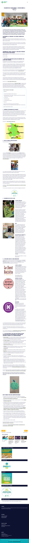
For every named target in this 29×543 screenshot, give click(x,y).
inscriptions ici (6, 348)
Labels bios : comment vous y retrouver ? (13, 409)
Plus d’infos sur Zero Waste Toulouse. (6, 508)
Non (11, 541)
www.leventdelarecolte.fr (19, 276)
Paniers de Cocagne (18, 83)
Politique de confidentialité (16, 541)
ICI (18, 256)
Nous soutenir (3, 526)
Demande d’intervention (4, 534)
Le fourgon (5, 349)
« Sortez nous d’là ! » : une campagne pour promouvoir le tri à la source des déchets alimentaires (11, 441)
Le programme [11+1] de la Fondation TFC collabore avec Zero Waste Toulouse (17, 441)
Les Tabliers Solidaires (6, 340)
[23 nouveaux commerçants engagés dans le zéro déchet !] (24, 437)
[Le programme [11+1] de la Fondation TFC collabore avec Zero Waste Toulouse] (18, 437)
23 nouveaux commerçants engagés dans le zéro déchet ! (23, 441)
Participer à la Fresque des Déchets (5, 525)
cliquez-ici (20, 501)
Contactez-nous (3, 533)
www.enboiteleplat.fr (6, 158)
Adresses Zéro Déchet (4, 516)
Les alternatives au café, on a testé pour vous (19, 330)
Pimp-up (9, 354)
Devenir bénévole (3, 524)
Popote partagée (5, 337)
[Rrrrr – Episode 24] (5, 437)
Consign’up (5, 346)
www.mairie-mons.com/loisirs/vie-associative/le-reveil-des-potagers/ (16, 370)
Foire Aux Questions (3, 517)
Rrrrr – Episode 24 (4, 440)
